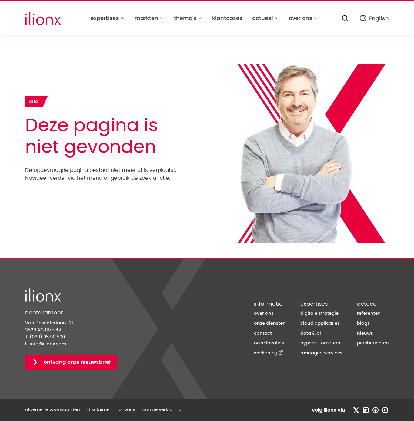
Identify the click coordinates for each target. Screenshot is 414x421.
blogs (363, 323)
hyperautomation (320, 343)
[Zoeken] (345, 18)
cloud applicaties (320, 323)
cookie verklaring (162, 409)
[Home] (43, 18)
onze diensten (270, 323)
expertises (105, 18)
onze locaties (269, 343)
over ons (300, 18)
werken (268, 353)
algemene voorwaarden (52, 409)
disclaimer (99, 409)
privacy (127, 409)
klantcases (227, 18)
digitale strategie (319, 313)
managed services (321, 353)
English (379, 18)
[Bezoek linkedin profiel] (365, 410)
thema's (185, 18)
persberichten (373, 343)
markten (146, 18)
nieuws (365, 333)
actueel (262, 18)
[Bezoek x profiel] (356, 410)
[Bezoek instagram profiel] (385, 410)
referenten (369, 313)
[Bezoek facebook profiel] (375, 410)
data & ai (310, 333)
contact (263, 333)
